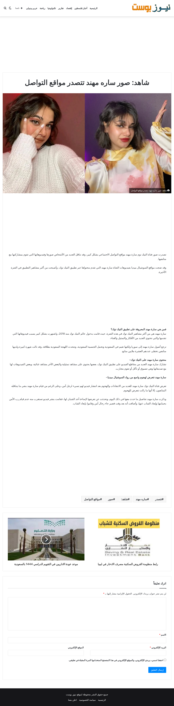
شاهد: (124, 499)
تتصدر (158, 499)
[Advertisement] (87, 43)
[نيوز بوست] (151, 8)
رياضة (42, 8)
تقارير (61, 8)
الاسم (162, 634)
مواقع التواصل (92, 499)
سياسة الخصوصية (87, 700)
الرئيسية (94, 8)
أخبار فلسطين (80, 8)
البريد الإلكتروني (158, 647)
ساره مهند (141, 499)
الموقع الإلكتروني (76, 647)
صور (110, 499)
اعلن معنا (72, 700)
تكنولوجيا (52, 8)
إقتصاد (69, 8)
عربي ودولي (31, 8)
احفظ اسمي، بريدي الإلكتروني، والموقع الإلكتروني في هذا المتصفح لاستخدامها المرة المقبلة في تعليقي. (115, 660)
